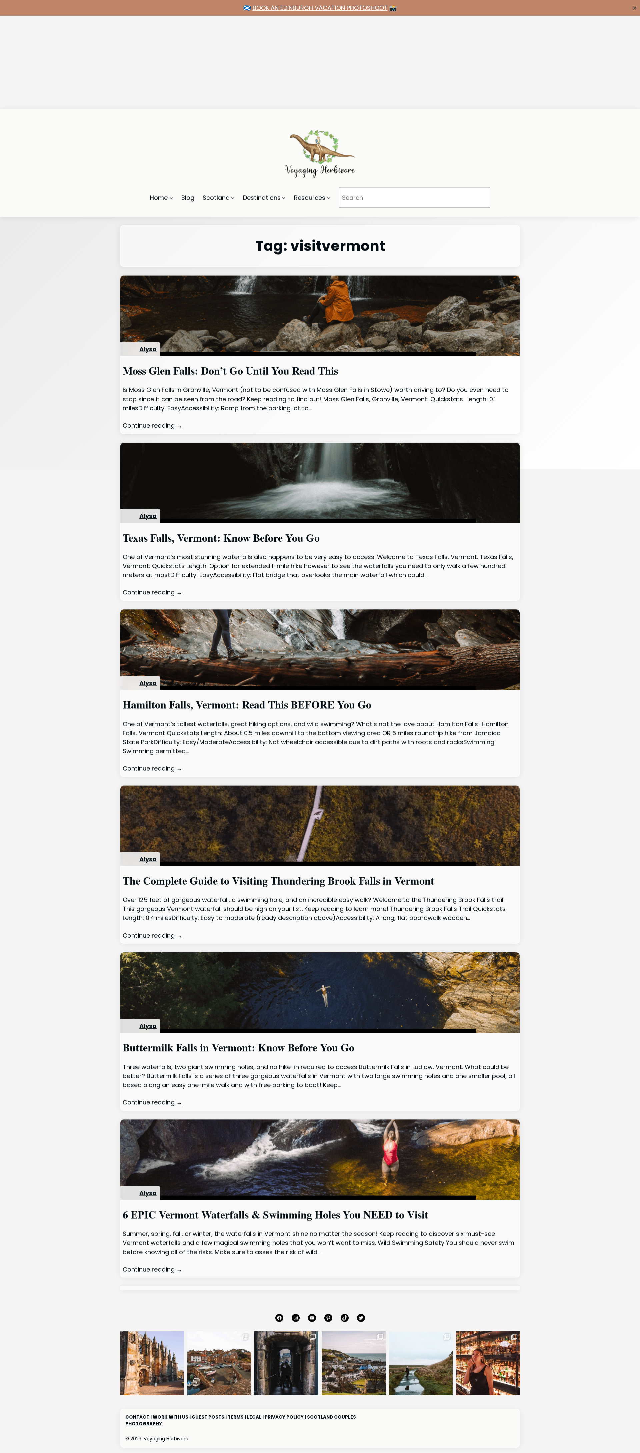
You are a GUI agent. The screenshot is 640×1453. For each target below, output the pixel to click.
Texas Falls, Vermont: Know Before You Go (221, 537)
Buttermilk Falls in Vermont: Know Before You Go (238, 1047)
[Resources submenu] (329, 197)
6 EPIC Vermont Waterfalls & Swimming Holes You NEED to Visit (275, 1214)
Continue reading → (152, 425)
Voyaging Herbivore (166, 1439)
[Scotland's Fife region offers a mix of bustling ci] (219, 1363)
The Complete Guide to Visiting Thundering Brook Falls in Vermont (278, 880)
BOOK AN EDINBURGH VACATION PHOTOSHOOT (320, 8)
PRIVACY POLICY (284, 1417)
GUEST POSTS (208, 1417)
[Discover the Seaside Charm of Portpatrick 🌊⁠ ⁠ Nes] (354, 1363)
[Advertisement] (200, 62)
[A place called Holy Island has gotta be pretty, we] (421, 1363)
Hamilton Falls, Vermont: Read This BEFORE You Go (247, 704)
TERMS (236, 1417)
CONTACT (137, 1417)
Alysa (148, 349)
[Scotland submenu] (233, 197)
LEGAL (254, 1417)
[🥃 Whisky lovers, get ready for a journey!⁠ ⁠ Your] (488, 1363)
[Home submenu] (171, 197)
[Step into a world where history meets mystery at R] (152, 1363)
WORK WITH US (170, 1417)
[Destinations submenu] (284, 197)
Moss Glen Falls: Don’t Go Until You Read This (230, 370)
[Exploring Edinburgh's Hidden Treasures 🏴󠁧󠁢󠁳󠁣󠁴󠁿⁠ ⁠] (286, 1363)
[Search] (475, 197)
